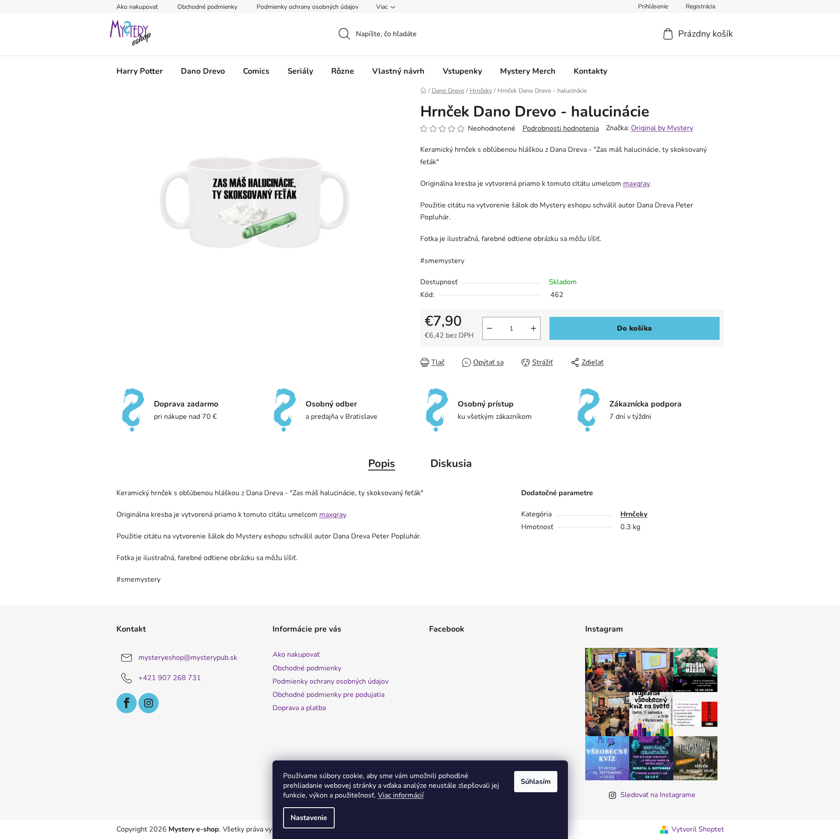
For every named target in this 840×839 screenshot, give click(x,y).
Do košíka (634, 328)
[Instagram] (148, 703)
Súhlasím (536, 781)
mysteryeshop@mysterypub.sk (187, 657)
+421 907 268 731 (169, 678)
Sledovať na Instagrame (657, 795)
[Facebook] (126, 703)
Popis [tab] (381, 463)
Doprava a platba (299, 708)
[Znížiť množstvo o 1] (489, 328)
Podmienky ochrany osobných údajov (307, 7)
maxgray (636, 183)
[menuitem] (140, 71)
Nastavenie (309, 818)
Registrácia (700, 6)
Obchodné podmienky (207, 7)
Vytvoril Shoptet (698, 829)
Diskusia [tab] (451, 463)
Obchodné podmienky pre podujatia (329, 695)
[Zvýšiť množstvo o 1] (533, 328)
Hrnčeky (633, 514)
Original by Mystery (662, 128)
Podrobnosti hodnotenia (561, 128)
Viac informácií (401, 795)
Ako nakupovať (137, 7)
